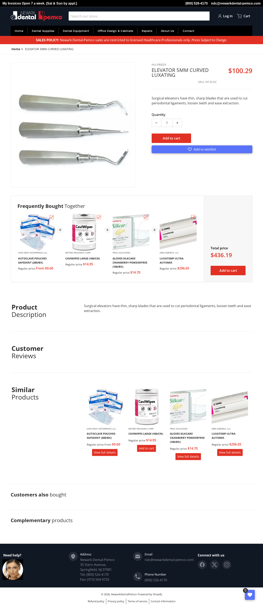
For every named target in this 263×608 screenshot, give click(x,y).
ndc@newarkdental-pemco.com (236, 3)
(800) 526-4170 (196, 3)
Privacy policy (116, 601)
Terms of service (137, 601)
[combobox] (139, 16)
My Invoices (11, 3)
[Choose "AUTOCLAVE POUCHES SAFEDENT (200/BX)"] (52, 217)
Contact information (163, 601)
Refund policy (96, 601)
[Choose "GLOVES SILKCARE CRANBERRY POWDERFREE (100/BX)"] (146, 217)
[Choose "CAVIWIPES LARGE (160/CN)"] (99, 217)
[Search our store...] (205, 16)
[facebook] (202, 564)
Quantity (158, 114)
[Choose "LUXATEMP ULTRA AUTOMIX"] (193, 217)
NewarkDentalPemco (124, 594)
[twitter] (214, 564)
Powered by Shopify (150, 594)
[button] (202, 149)
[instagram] (226, 564)
